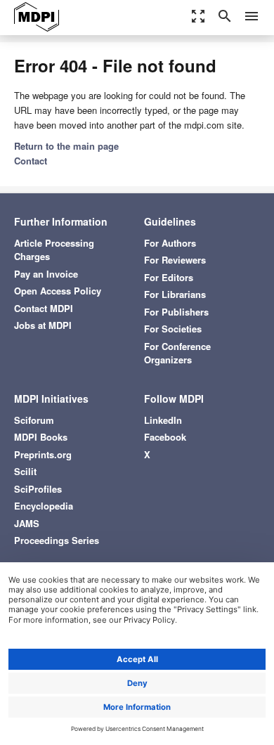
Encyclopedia (43, 505)
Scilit (25, 471)
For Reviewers (175, 259)
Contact (30, 160)
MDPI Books (40, 436)
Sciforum (34, 420)
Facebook (165, 436)
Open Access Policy (57, 290)
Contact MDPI (43, 308)
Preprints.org (43, 454)
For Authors (170, 243)
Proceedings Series (56, 540)
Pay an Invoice (46, 273)
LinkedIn (163, 420)
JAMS (26, 523)
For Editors (168, 277)
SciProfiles (38, 488)
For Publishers (176, 311)
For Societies (173, 328)
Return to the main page (66, 146)
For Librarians (175, 294)
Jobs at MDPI (43, 325)
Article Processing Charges (54, 250)
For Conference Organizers (177, 353)
